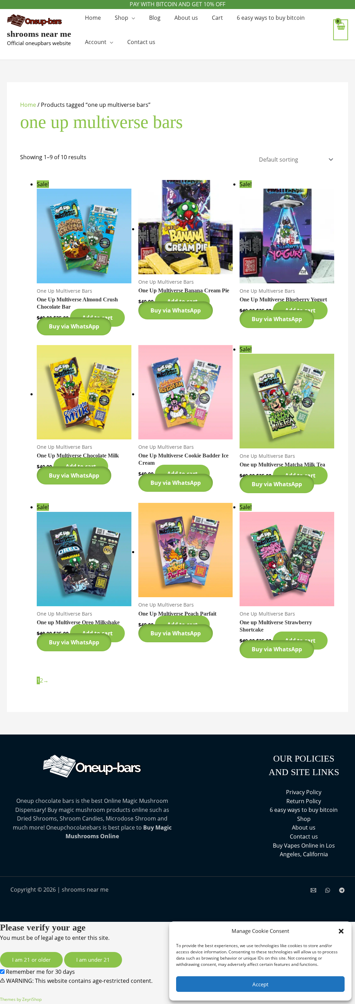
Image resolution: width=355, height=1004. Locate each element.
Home (93, 18)
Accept (260, 984)
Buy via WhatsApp (74, 326)
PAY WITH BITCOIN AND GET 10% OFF (177, 4)
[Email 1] (313, 890)
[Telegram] (342, 890)
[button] (341, 931)
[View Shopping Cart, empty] (340, 29)
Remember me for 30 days (40, 972)
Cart (217, 18)
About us (186, 18)
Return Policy (303, 801)
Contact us (141, 42)
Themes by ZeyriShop (21, 999)
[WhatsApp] (327, 890)
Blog (155, 18)
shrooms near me (39, 33)
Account (95, 42)
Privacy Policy (303, 792)
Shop (121, 18)
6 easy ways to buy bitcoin (271, 18)
